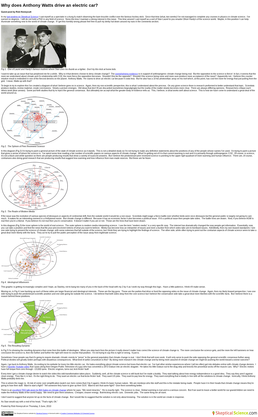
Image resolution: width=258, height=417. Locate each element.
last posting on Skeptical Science (22, 17)
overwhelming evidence (126, 74)
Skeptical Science (42, 413)
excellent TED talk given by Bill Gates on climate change (39, 390)
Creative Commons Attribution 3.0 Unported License (77, 413)
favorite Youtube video (18, 367)
